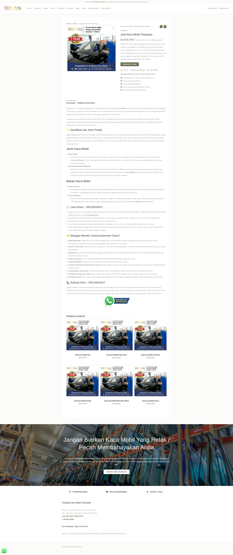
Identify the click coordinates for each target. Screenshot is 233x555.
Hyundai (70, 8)
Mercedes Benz (93, 8)
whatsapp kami (92, 215)
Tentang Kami (212, 8)
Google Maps (69, 519)
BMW (83, 8)
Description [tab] (71, 103)
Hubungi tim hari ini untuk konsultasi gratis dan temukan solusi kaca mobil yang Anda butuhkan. (116, 1)
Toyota (29, 8)
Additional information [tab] (86, 103)
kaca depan (122, 108)
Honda (45, 8)
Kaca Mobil (129, 26)
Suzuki (52, 8)
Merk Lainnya (106, 8)
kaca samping (137, 202)
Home (68, 24)
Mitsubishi (61, 8)
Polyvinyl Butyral (77, 160)
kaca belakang (130, 172)
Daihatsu (37, 8)
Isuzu (78, 8)
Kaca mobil (70, 135)
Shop (75, 24)
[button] (113, 28)
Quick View (82, 348)
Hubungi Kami (223, 8)
